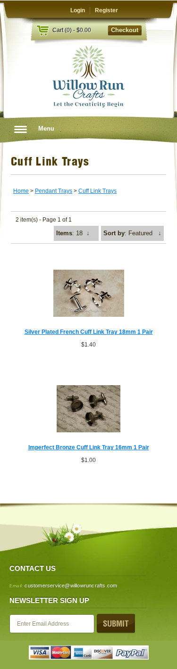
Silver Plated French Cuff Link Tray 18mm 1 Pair (89, 332)
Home (21, 191)
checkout (124, 29)
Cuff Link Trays (97, 191)
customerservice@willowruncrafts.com (71, 585)
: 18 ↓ (73, 233)
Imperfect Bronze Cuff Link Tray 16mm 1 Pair (88, 447)
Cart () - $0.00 (71, 30)
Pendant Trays (53, 191)
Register (106, 10)
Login (77, 10)
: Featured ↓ (132, 233)
